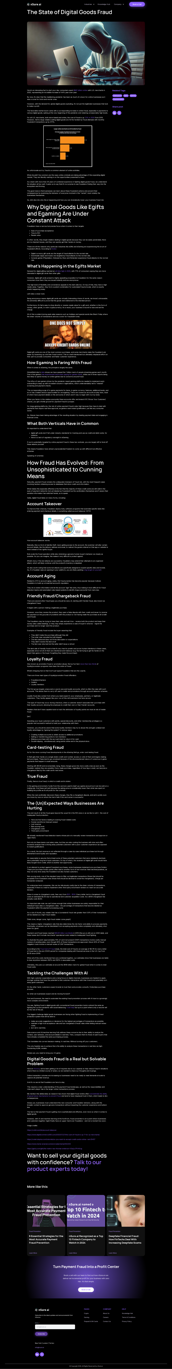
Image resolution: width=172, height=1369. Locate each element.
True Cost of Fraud (47, 949)
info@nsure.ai (39, 1347)
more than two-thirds (88, 664)
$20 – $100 (71, 894)
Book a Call (137, 4)
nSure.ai (36, 1069)
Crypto (86, 1313)
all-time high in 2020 (62, 271)
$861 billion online (80, 90)
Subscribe (41, 1334)
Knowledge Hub (127, 1313)
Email (37, 1323)
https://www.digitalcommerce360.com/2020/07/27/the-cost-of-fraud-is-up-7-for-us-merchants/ (63, 1135)
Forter (54, 249)
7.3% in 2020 (89, 118)
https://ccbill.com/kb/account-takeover (42, 1130)
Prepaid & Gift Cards (91, 1321)
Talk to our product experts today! (64, 1165)
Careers (105, 1317)
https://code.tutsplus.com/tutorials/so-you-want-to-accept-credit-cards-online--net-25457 (61, 1139)
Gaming (86, 1317)
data (42, 372)
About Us (106, 1313)
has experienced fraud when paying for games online (62, 374)
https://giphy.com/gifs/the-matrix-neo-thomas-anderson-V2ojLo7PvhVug (54, 1149)
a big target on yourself (92, 570)
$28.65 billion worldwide (64, 933)
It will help (70, 1007)
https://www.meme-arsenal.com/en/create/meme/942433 (49, 1144)
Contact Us (107, 1321)
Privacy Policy (127, 1321)
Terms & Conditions (128, 1317)
